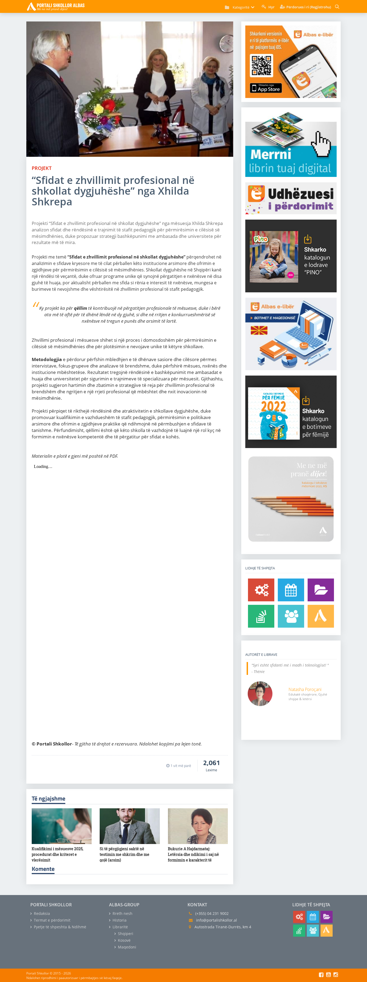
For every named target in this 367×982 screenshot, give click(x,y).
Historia (119, 920)
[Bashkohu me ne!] (291, 616)
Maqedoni (126, 947)
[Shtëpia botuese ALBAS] (321, 616)
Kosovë (124, 940)
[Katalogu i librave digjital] (321, 590)
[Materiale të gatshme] (261, 590)
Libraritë (119, 926)
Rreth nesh (121, 913)
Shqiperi (125, 933)
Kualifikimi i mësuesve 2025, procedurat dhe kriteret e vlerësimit (57, 854)
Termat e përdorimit (51, 920)
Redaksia (41, 913)
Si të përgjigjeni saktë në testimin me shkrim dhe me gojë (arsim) (124, 854)
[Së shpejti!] (291, 590)
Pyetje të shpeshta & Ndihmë (59, 926)
